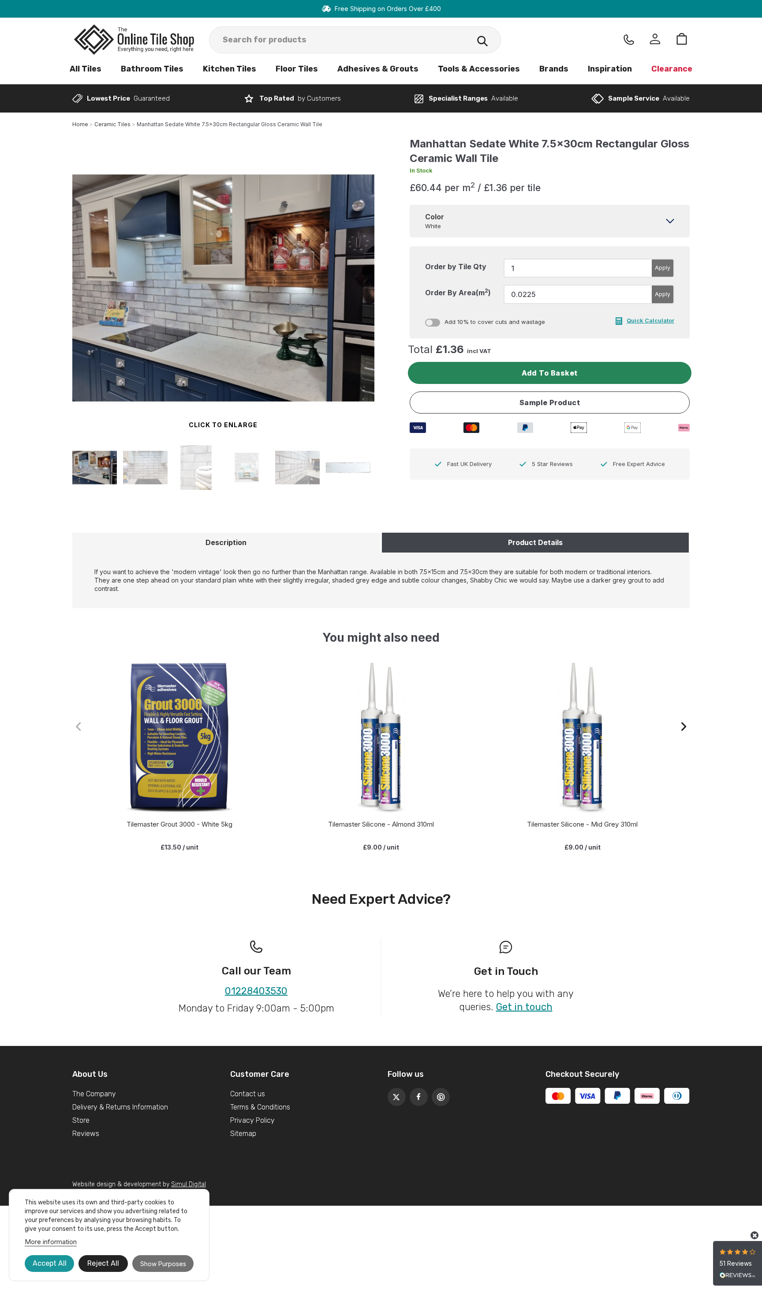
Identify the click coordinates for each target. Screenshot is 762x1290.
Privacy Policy (252, 1120)
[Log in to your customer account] (655, 40)
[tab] (549, 221)
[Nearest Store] (628, 40)
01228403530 (256, 991)
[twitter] (394, 1094)
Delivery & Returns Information (120, 1107)
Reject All (103, 1263)
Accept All (50, 1263)
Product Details (535, 542)
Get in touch (524, 1007)
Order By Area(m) (458, 292)
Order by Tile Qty (455, 266)
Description (226, 542)
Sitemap (243, 1133)
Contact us (247, 1094)
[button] (684, 726)
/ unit (179, 847)
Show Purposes (163, 1263)
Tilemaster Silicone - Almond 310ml (381, 824)
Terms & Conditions (260, 1107)
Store (81, 1120)
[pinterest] (438, 1094)
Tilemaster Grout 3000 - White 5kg (179, 824)
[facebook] (416, 1094)
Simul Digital (188, 1184)
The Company (94, 1094)
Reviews (85, 1133)
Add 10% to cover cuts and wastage (494, 321)
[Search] (482, 42)
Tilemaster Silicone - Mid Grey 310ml (582, 824)
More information (51, 1241)
